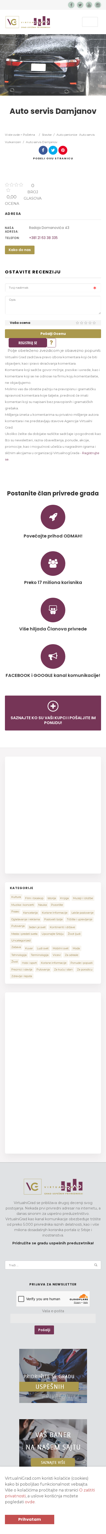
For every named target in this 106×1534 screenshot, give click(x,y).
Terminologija (40, 955)
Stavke (47, 134)
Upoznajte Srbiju (53, 934)
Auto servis (87, 134)
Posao (15, 911)
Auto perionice (66, 134)
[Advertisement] (53, 814)
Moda (76, 948)
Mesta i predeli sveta (24, 934)
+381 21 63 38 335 (43, 237)
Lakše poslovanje (82, 912)
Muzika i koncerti (22, 905)
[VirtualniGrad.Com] (28, 22)
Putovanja (18, 926)
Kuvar (29, 948)
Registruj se (27, 342)
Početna (29, 134)
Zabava (16, 947)
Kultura (16, 897)
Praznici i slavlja (21, 969)
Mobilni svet (61, 948)
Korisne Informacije (54, 912)
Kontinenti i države (62, 927)
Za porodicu (84, 969)
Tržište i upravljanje (79, 919)
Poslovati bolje (53, 919)
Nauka (42, 905)
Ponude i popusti (82, 963)
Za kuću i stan (63, 969)
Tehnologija (19, 955)
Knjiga (64, 898)
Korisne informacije (53, 963)
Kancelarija (30, 912)
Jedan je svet (37, 927)
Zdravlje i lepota (21, 976)
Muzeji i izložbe (83, 898)
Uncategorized (21, 940)
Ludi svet (43, 948)
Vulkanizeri (13, 142)
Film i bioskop (34, 898)
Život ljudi (74, 934)
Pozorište (57, 905)
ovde (30, 1502)
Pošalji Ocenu (53, 333)
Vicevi (57, 955)
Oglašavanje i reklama (25, 919)
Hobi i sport (29, 963)
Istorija (52, 898)
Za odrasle (71, 955)
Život (14, 961)
